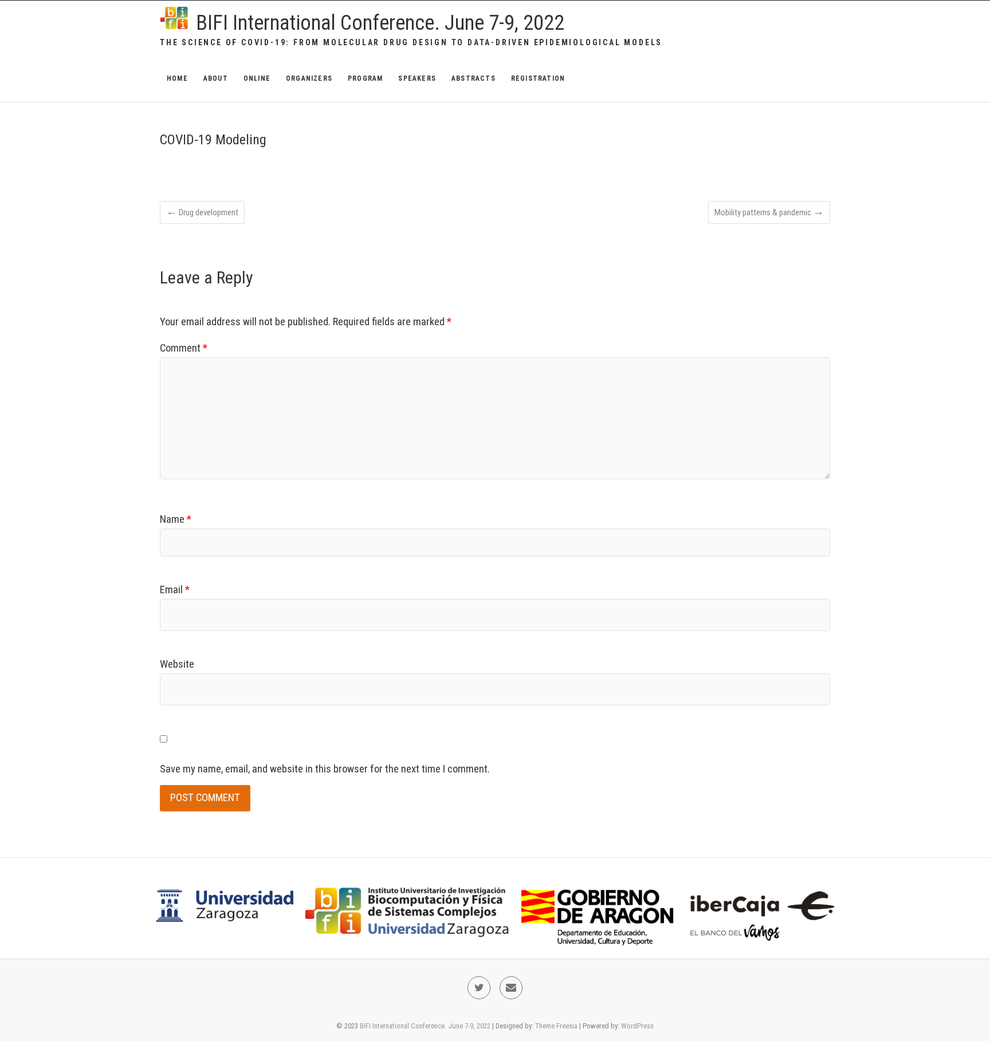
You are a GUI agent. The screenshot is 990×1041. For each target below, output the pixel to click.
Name (175, 519)
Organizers (309, 78)
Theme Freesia (556, 1026)
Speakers (417, 78)
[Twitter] (478, 987)
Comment (183, 348)
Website (177, 664)
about (215, 78)
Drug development (202, 212)
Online (256, 78)
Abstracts (473, 78)
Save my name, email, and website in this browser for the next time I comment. (325, 769)
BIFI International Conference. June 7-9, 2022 (380, 23)
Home (177, 78)
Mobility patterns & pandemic (769, 212)
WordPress (637, 1026)
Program (365, 78)
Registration (538, 78)
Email (175, 589)
